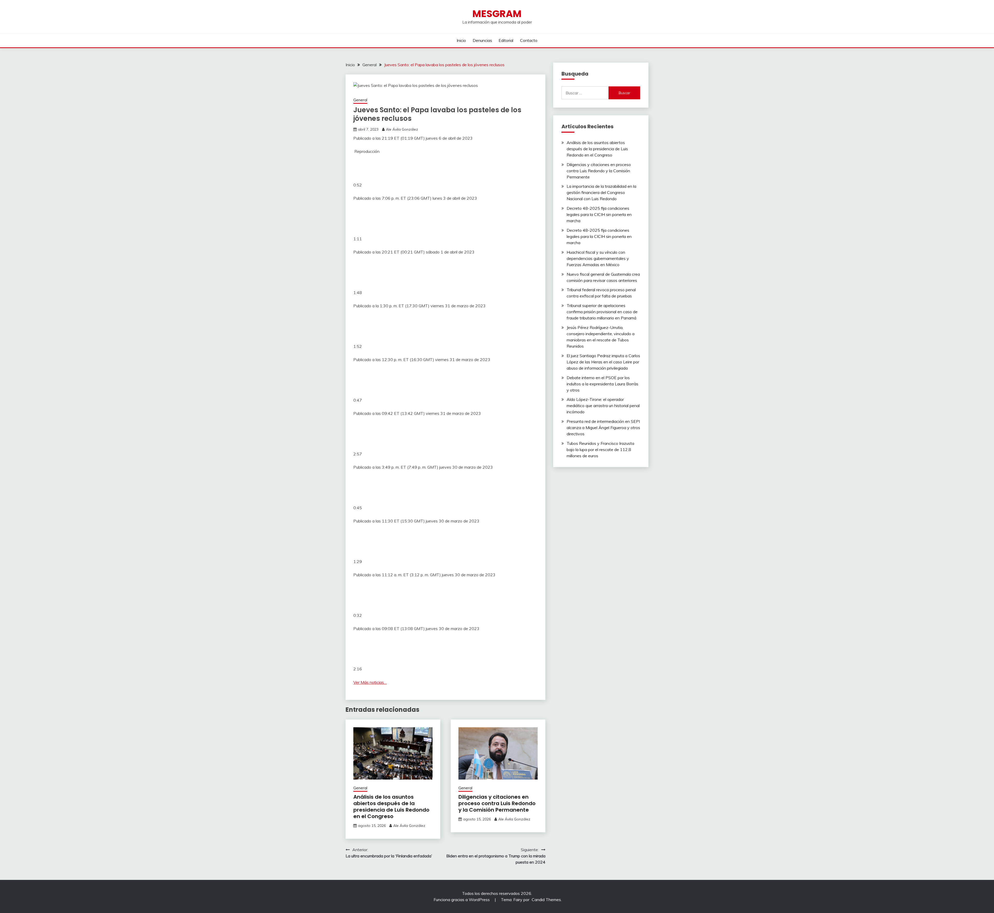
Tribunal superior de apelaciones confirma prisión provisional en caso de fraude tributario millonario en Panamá (602, 311)
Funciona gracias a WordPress (462, 899)
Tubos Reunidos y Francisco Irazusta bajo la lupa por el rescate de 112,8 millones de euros (600, 449)
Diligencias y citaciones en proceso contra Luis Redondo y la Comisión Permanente (497, 803)
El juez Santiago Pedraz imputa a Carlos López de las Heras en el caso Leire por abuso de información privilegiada (603, 362)
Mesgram (497, 13)
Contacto (528, 40)
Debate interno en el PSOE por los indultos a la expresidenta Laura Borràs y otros (602, 384)
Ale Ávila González (402, 129)
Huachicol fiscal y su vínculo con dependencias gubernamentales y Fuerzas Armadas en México (598, 258)
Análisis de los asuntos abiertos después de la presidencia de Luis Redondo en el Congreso (391, 806)
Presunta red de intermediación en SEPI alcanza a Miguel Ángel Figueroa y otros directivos (603, 427)
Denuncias (482, 40)
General (360, 100)
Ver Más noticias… (370, 682)
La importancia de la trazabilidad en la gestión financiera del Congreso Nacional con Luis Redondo (601, 192)
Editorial (506, 40)
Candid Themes (546, 899)
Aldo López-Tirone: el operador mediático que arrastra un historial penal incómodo (603, 405)
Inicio (461, 40)
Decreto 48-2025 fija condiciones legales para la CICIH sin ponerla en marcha (599, 214)
